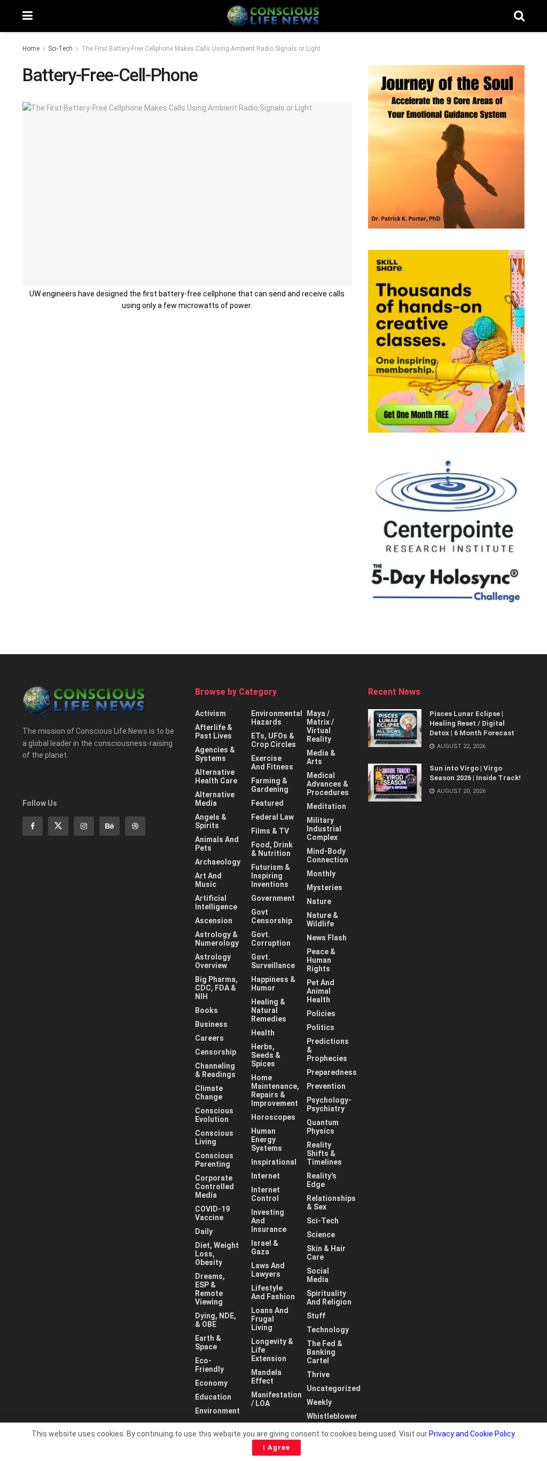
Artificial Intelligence (216, 902)
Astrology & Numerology (217, 938)
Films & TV (270, 831)
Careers (209, 1038)
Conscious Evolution (214, 1115)
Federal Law (272, 817)
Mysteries (324, 887)
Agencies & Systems (215, 754)
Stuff (316, 1315)
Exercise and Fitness (272, 762)
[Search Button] (519, 16)
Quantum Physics (323, 1126)
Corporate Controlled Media (214, 1186)
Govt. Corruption (271, 938)
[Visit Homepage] (272, 16)
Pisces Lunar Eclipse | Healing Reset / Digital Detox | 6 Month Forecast (471, 723)
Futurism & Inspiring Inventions (270, 876)
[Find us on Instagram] (84, 826)
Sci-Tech (60, 48)
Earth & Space (208, 1342)
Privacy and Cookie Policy (471, 1433)
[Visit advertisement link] (446, 147)
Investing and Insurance (268, 1221)
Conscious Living (214, 1137)
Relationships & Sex (331, 1202)
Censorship (215, 1052)
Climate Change (209, 1092)
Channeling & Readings (215, 1070)
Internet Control (265, 1194)
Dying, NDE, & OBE (215, 1320)
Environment (217, 1411)
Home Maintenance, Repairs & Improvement (275, 1090)
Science (321, 1234)
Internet (265, 1176)
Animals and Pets (217, 843)
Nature (319, 901)
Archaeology (217, 862)
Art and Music (208, 880)
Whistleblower (332, 1416)
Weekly (319, 1402)
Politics (320, 1027)
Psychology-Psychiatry (329, 1104)
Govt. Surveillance (273, 961)
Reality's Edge (322, 1180)
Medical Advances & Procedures (328, 784)
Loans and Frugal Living (269, 1319)
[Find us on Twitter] (58, 826)
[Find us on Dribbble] (135, 826)
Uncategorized (334, 1388)
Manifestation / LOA (276, 1399)
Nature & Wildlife (322, 919)
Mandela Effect (266, 1376)
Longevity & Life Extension (272, 1350)
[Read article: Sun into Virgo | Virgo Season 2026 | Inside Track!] (394, 783)
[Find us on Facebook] (32, 826)
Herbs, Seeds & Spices (265, 1055)
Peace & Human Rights (321, 960)
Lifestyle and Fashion (273, 1292)
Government (273, 898)
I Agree (276, 1447)
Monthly (321, 873)
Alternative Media (215, 798)
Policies (321, 1013)
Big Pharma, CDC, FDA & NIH (216, 988)
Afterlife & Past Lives (213, 731)
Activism (210, 713)
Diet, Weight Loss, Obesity (217, 1254)
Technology (328, 1329)
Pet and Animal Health (320, 991)
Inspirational (273, 1162)
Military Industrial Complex (324, 829)
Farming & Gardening (269, 785)
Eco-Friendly (209, 1364)
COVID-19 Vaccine (212, 1213)
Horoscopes (273, 1117)
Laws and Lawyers (268, 1269)
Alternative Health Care (216, 776)
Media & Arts (321, 757)
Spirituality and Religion (329, 1297)
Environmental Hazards (276, 717)
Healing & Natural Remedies (268, 1010)
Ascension (213, 920)
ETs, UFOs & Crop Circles (273, 740)
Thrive (318, 1374)
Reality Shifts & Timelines (324, 1153)
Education (213, 1397)
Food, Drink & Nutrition (272, 849)
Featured (267, 803)
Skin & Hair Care (326, 1252)
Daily (204, 1231)
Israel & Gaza (264, 1247)
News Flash (327, 937)
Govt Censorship (271, 916)
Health (263, 1032)
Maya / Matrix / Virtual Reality (320, 726)
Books (206, 1010)
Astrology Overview (213, 961)
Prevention (326, 1086)
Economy (211, 1383)
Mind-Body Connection (327, 855)
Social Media (318, 1275)
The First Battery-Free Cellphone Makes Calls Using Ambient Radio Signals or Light (201, 48)
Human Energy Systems (266, 1139)
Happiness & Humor (273, 983)
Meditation (326, 806)
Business (211, 1024)
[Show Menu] (27, 16)
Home (31, 48)
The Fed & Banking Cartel (324, 1352)
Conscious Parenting (214, 1159)
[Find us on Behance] (109, 826)
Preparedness (332, 1072)
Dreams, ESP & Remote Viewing (210, 1289)
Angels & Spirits (210, 821)
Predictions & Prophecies (328, 1050)
